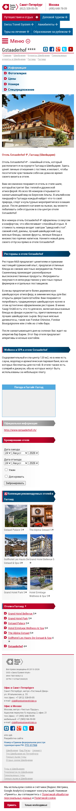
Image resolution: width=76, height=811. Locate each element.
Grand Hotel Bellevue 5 (41, 559)
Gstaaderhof (15, 646)
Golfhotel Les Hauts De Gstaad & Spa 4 (16, 561)
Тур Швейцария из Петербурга (22, 753)
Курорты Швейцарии (39, 55)
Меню (17, 40)
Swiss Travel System (17, 24)
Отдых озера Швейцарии (19, 760)
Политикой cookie (45, 798)
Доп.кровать (16, 476)
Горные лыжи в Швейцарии (18, 778)
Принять (11, 805)
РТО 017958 (31, 745)
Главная (7, 55)
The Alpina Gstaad (18, 633)
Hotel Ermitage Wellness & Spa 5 (38, 594)
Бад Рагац (24, 750)
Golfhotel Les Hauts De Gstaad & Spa (29, 638)
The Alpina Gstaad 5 (40, 529)
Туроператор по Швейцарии (18, 771)
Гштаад (32, 59)
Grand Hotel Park (18, 618)
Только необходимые (36, 805)
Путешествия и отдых (18, 17)
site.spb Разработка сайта (13, 736)
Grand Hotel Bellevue (20, 613)
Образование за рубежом (50, 32)
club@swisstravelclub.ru (24, 700)
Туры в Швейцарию (14, 768)
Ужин (12, 470)
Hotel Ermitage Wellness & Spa (26, 628)
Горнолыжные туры (14, 775)
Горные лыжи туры (16, 756)
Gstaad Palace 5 (13, 529)
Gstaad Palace (16, 623)
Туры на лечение (15, 32)
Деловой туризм (53, 17)
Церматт (37, 750)
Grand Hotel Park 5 (14, 592)
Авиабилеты (46, 24)
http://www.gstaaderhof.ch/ (20, 430)
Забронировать (15, 483)
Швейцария (20, 55)
